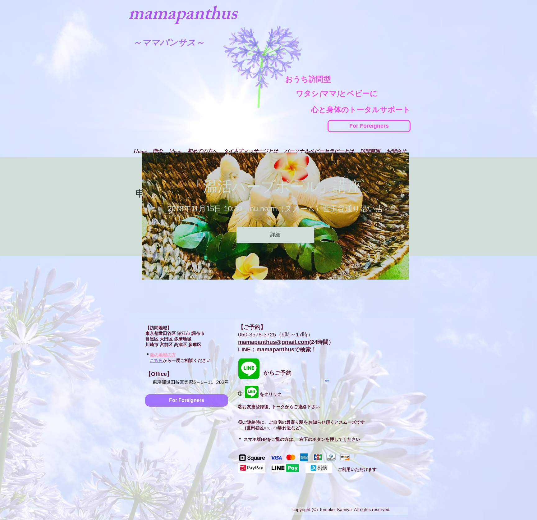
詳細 (275, 234)
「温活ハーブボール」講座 (275, 186)
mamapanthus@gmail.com (273, 342)
